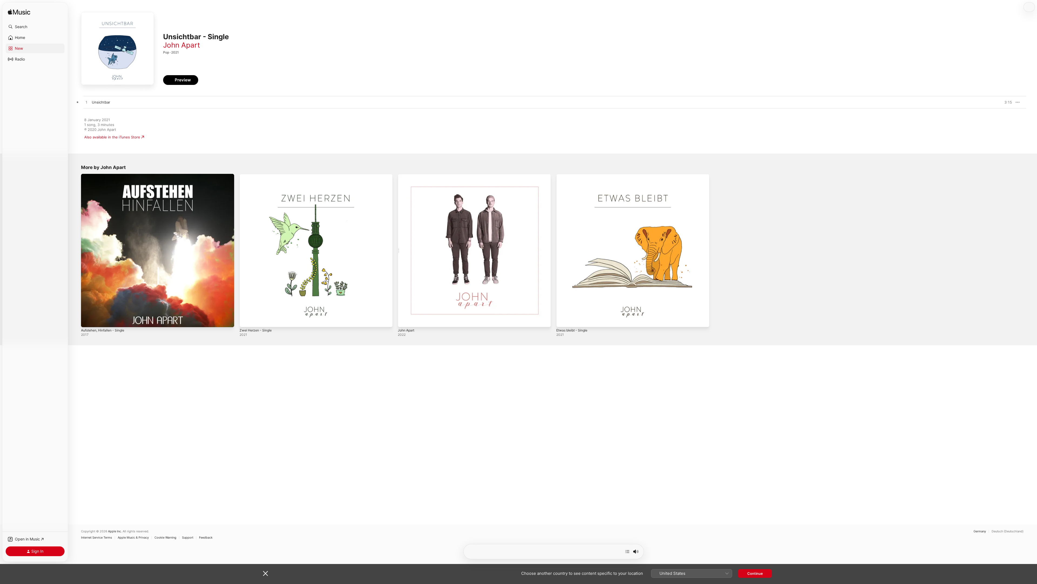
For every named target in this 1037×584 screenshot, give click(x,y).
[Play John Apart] (404, 320)
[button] (35, 26)
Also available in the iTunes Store (112, 137)
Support (187, 537)
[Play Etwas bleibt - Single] (563, 320)
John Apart (181, 45)
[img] (19, 12)
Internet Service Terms (96, 537)
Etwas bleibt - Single (573, 176)
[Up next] (627, 551)
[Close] (265, 573)
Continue (755, 573)
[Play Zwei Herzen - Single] (246, 320)
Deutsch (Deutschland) (1007, 531)
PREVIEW (1006, 102)
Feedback (206, 537)
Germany (980, 531)
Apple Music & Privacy (133, 537)
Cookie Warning (165, 537)
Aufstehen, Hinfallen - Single (105, 176)
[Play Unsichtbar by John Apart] (86, 102)
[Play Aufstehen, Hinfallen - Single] (88, 320)
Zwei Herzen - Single (257, 176)
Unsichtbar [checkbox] (101, 102)
